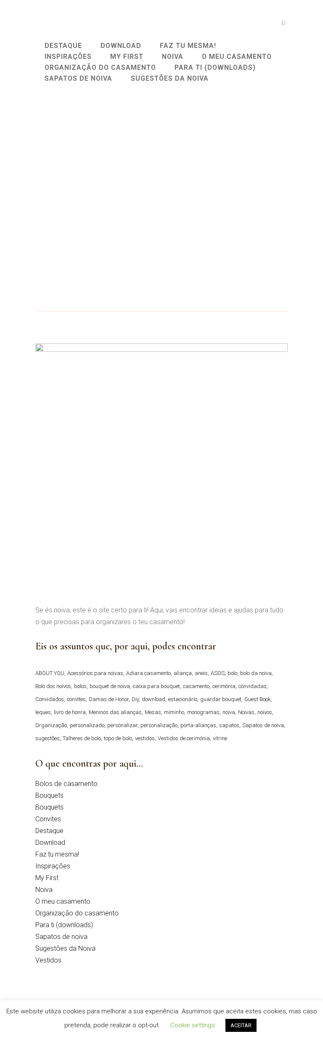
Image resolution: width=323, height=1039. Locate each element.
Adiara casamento (148, 673)
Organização (51, 725)
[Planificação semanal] (94, 148)
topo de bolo (118, 738)
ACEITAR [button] (241, 1025)
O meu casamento (62, 901)
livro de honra (70, 712)
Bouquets (49, 795)
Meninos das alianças (115, 712)
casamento (196, 686)
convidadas (252, 686)
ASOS (218, 673)
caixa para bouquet (156, 686)
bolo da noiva (256, 673)
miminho (174, 712)
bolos (80, 686)
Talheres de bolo (82, 738)
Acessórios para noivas (95, 673)
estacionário (182, 699)
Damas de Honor (109, 699)
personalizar (122, 725)
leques (43, 712)
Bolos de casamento (66, 784)
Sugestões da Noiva (65, 948)
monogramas (203, 712)
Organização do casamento (77, 913)
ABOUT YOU (49, 673)
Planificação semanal (80, 205)
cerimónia (224, 686)
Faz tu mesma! (57, 854)
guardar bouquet (220, 699)
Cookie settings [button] (192, 1025)
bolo (232, 673)
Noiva (44, 890)
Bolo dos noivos (53, 686)
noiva (228, 712)
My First (46, 878)
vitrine (220, 738)
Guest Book (257, 699)
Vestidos (48, 960)
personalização (158, 725)
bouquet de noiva (110, 686)
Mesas (153, 712)
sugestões (47, 738)
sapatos (229, 725)
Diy (135, 699)
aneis (201, 673)
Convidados (49, 699)
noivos (264, 712)
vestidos (145, 738)
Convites (48, 819)
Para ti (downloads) (64, 925)
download (153, 699)
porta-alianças (198, 725)
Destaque (49, 831)
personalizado (87, 725)
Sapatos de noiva (263, 725)
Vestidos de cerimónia (184, 738)
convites (76, 699)
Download (50, 842)
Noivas (246, 712)
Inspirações (52, 866)
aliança (183, 673)
